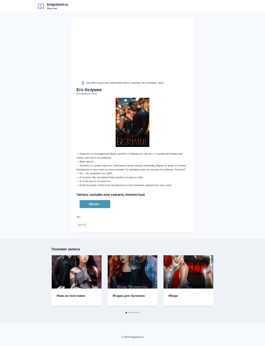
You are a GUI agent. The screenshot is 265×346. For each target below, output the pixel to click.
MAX (161, 83)
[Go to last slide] (57, 282)
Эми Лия (82, 225)
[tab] (126, 312)
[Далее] (208, 282)
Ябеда (173, 295)
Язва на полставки (71, 295)
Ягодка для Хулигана (129, 295)
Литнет (94, 204)
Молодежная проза (87, 94)
